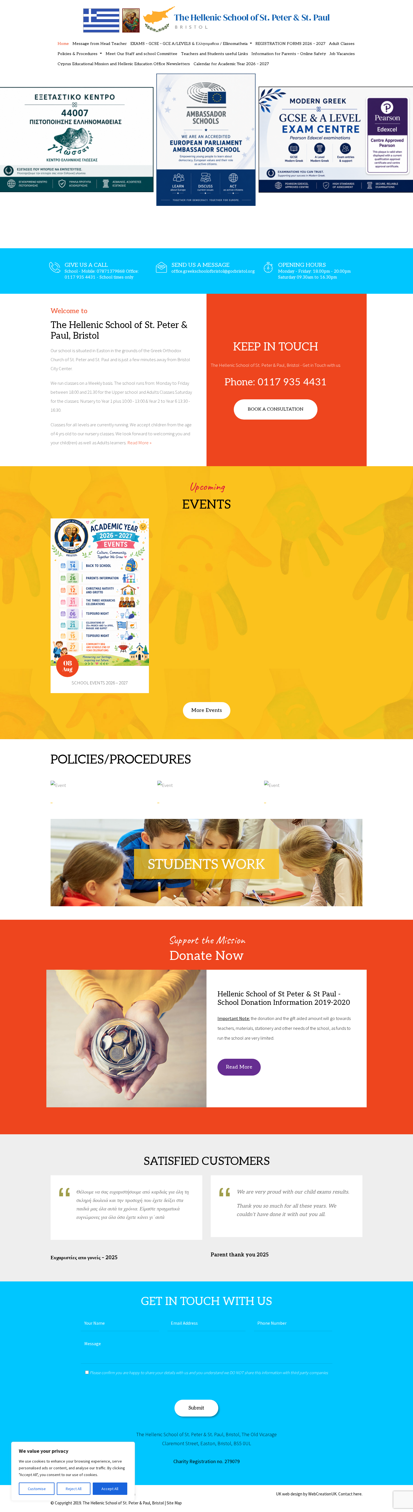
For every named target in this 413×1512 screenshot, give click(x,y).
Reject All (73, 1488)
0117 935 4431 (292, 382)
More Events (206, 710)
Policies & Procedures (78, 53)
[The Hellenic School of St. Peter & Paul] (206, 19)
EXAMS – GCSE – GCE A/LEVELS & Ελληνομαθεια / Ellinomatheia (189, 43)
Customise (37, 1488)
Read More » (139, 443)
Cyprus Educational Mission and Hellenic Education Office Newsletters (124, 64)
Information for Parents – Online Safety (288, 53)
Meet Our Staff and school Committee (141, 53)
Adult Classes (342, 43)
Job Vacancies (342, 53)
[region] (73, 1471)
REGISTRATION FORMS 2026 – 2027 (290, 43)
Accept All (109, 1488)
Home (63, 43)
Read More (239, 1067)
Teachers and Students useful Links (214, 53)
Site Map (174, 1503)
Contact (345, 1494)
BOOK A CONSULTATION (275, 409)
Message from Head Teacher (99, 43)
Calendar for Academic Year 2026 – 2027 (231, 64)
